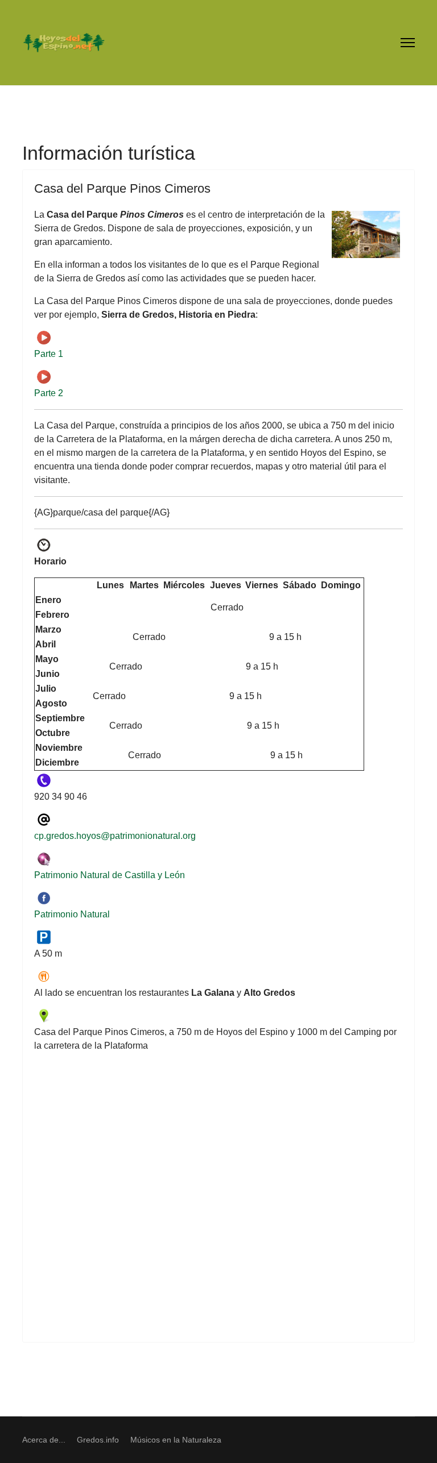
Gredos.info (98, 1439)
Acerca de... (43, 1439)
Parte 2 (48, 393)
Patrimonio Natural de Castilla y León (109, 875)
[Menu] (408, 43)
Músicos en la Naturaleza (175, 1439)
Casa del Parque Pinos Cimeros (122, 188)
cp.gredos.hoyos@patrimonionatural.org (115, 836)
